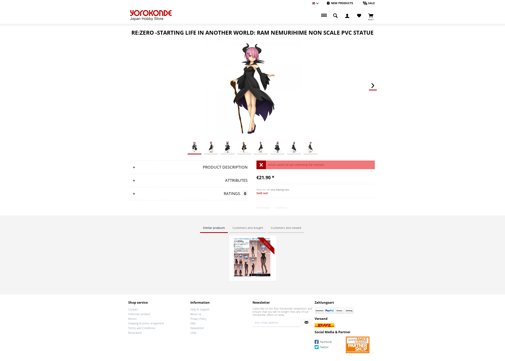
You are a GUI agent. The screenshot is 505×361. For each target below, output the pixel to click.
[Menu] (323, 16)
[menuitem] (340, 3)
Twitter (323, 347)
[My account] (347, 16)
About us (195, 314)
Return (132, 319)
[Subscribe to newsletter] (306, 322)
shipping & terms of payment (146, 323)
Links (193, 333)
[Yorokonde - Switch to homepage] (151, 15)
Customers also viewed (286, 228)
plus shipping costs (280, 189)
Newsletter (197, 328)
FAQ (192, 323)
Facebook (325, 342)
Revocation (135, 333)
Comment (281, 208)
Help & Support (199, 309)
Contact (133, 309)
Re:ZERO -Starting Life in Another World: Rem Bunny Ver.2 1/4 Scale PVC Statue (253, 243)
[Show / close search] (335, 16)
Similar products (214, 228)
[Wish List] (359, 16)
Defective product (139, 314)
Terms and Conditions (141, 328)
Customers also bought (248, 228)
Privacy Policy (198, 319)
